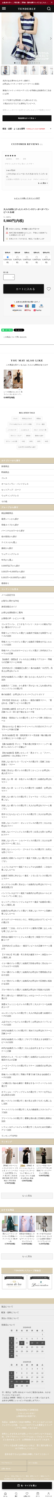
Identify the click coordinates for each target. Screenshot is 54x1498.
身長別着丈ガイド (9, 607)
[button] (14, 62)
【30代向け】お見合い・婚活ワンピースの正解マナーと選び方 (26, 947)
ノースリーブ (12, 430)
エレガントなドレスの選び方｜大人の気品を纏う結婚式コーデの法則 (26, 1014)
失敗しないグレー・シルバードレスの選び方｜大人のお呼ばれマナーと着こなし (26, 842)
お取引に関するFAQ (10, 601)
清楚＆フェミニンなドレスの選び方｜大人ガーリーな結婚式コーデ (26, 1005)
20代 (31, 441)
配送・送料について (32, 1476)
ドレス (15, 418)
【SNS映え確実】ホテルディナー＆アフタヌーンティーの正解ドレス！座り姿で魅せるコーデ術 (26, 710)
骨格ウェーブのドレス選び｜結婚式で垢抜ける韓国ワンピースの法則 (26, 634)
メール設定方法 (8, 595)
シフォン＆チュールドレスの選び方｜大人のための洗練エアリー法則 (26, 1128)
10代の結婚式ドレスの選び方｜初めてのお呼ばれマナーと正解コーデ (26, 1032)
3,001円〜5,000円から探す (27, 447)
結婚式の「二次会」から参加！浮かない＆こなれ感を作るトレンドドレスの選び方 (26, 687)
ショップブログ (45, 1479)
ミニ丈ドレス (25, 430)
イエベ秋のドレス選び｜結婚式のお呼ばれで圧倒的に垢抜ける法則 (26, 982)
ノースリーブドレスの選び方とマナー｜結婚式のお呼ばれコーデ (26, 1067)
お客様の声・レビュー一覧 (13, 618)
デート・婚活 (40, 424)
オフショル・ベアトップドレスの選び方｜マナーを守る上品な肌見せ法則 (26, 1093)
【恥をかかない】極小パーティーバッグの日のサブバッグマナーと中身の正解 (26, 728)
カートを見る (33, 1463)
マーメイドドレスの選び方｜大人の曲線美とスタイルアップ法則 (26, 1111)
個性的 (28, 436)
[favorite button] (49, 289)
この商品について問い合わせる (15, 337)
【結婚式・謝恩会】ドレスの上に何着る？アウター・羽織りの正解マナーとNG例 (26, 660)
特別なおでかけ (27, 418)
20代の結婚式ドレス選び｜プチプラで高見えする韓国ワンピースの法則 (26, 1040)
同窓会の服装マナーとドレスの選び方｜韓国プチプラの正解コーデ (26, 938)
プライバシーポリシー (30, 1479)
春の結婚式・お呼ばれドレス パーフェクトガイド (23, 694)
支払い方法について (17, 1476)
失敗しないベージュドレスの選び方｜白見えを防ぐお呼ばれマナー (26, 833)
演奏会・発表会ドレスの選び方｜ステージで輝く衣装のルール (26, 719)
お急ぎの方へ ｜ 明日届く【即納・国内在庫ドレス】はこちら (25, 2)
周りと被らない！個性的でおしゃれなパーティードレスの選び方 (26, 997)
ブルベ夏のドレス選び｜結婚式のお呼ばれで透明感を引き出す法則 (26, 973)
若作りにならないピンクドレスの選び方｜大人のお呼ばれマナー (26, 815)
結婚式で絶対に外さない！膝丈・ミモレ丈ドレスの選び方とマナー (26, 877)
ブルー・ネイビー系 (40, 430)
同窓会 (39, 418)
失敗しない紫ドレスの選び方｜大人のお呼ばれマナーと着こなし (26, 806)
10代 (23, 441)
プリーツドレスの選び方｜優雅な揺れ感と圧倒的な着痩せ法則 (26, 1119)
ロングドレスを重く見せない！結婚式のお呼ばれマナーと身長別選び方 (26, 885)
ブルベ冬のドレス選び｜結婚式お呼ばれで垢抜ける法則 (25, 990)
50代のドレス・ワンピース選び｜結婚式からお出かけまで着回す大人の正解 (26, 1058)
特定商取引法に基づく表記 (12, 1479)
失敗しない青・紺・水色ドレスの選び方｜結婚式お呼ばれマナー (26, 780)
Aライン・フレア (16, 436)
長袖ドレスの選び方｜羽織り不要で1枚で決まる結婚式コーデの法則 (26, 1075)
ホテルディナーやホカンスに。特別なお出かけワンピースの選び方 (26, 920)
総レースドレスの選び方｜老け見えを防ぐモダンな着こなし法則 (26, 1102)
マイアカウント (6, 1463)
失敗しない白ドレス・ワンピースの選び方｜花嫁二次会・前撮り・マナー (26, 763)
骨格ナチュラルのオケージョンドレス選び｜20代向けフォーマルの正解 (26, 652)
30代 (38, 441)
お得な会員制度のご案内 (12, 612)
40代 (46, 441)
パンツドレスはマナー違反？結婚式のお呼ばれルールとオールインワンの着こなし (26, 894)
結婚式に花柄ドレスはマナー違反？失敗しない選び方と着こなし (26, 859)
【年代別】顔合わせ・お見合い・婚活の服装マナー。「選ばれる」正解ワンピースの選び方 (26, 701)
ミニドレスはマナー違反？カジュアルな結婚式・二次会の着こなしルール (26, 868)
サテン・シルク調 (11, 441)
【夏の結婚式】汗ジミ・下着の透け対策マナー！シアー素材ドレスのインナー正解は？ (26, 745)
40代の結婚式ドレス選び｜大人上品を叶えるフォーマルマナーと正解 (26, 1049)
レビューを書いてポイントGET (27, 198)
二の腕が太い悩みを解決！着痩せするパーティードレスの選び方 (26, 1084)
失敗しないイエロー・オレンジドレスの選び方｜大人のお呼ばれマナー (26, 824)
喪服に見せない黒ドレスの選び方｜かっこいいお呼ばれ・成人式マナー (26, 771)
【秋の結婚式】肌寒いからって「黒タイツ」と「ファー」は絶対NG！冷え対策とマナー (26, 754)
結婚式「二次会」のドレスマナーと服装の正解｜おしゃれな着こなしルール (26, 929)
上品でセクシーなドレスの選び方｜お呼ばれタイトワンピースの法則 (26, 1023)
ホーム (7, 1476)
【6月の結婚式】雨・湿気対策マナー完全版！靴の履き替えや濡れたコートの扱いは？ (26, 736)
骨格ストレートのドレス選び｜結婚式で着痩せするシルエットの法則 (26, 643)
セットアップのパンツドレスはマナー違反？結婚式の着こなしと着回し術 (26, 903)
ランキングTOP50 (9, 1136)
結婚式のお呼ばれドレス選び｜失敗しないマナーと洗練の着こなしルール (26, 912)
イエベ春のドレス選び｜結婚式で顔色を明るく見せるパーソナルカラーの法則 (26, 964)
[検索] (49, 9)
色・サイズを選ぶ (29, 1485)
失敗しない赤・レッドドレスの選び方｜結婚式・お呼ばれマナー (26, 789)
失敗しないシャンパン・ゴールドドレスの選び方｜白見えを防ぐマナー (26, 850)
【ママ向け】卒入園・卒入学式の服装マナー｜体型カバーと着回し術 (26, 956)
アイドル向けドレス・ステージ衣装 (20, 424)
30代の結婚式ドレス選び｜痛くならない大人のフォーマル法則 (26, 678)
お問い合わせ (6, 1468)
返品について (45, 1476)
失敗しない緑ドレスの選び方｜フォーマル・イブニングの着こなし (26, 798)
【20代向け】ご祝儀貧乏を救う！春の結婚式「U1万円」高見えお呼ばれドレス (27, 669)
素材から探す (39, 436)
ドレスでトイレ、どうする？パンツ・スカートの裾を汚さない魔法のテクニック (26, 625)
